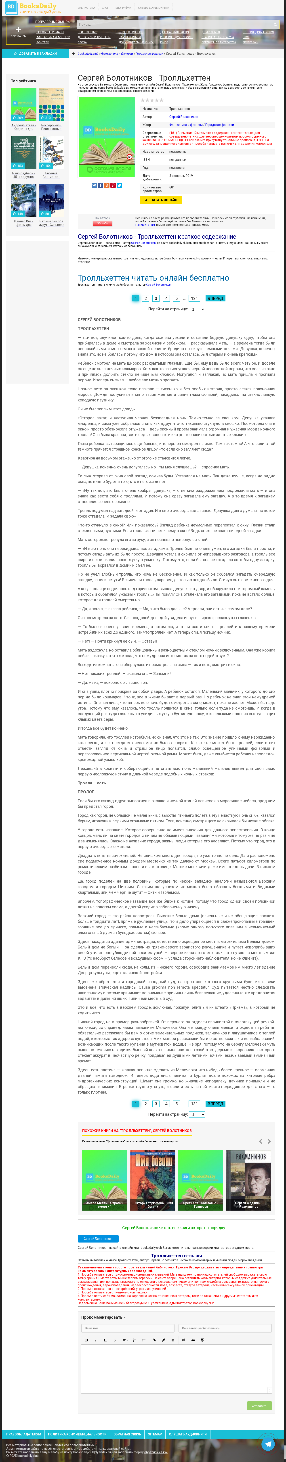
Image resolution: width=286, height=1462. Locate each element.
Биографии (123, 7)
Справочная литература (219, 42)
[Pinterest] (113, 185)
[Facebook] (100, 185)
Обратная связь (127, 1434)
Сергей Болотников (183, 117)
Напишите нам (145, 224)
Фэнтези (42, 42)
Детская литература (174, 32)
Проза (82, 42)
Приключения (87, 32)
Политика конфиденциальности (77, 1434)
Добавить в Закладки (38, 53)
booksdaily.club (35, 8)
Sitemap (155, 1434)
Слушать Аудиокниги (153, 7)
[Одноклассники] (106, 185)
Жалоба (102, 223)
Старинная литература (218, 37)
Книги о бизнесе (131, 32)
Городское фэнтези (219, 125)
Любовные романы (50, 32)
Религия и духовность (176, 37)
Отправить (259, 1406)
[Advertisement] (37, 312)
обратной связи (156, 1452)
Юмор (164, 42)
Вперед (215, 298)
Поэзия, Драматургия (258, 32)
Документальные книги (136, 42)
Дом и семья (211, 32)
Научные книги (130, 37)
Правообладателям (23, 1434)
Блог (105, 7)
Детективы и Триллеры (94, 37)
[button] (86, 1340)
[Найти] (275, 24)
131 (194, 298)
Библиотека (86, 7)
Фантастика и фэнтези (53, 37)
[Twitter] (119, 185)
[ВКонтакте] (94, 185)
